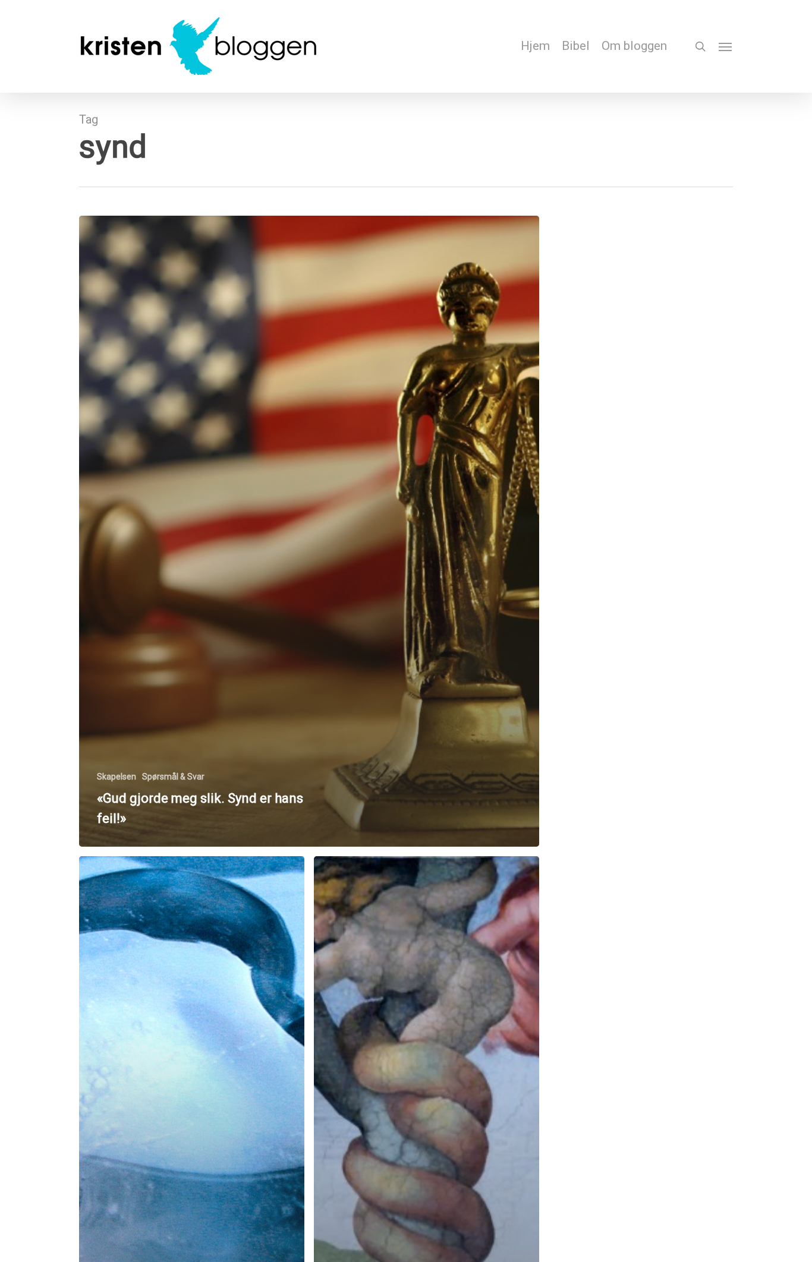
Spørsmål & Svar (173, 776)
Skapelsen (116, 776)
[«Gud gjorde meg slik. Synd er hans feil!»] (309, 531)
